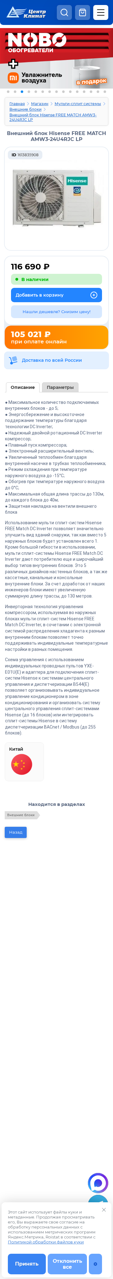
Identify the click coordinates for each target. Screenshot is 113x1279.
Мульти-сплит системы (78, 103)
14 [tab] (98, 91)
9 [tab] (63, 91)
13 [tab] (91, 91)
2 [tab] (15, 91)
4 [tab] (29, 91)
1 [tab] (8, 91)
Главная (17, 103)
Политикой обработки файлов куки (46, 1241)
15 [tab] (105, 91)
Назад (15, 832)
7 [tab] (49, 91)
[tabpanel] (56, 68)
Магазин (39, 103)
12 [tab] (84, 91)
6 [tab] (42, 91)
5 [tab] (36, 91)
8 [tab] (56, 91)
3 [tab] (22, 91)
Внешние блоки (25, 109)
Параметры (60, 387)
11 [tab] (77, 91)
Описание (23, 387)
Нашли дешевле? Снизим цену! (56, 311)
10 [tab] (70, 91)
